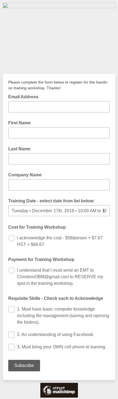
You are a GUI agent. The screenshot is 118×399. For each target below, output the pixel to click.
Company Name (25, 175)
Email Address (25, 96)
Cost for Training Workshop (38, 227)
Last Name (19, 149)
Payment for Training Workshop (41, 259)
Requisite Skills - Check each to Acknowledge (55, 298)
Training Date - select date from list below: (51, 201)
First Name (19, 122)
